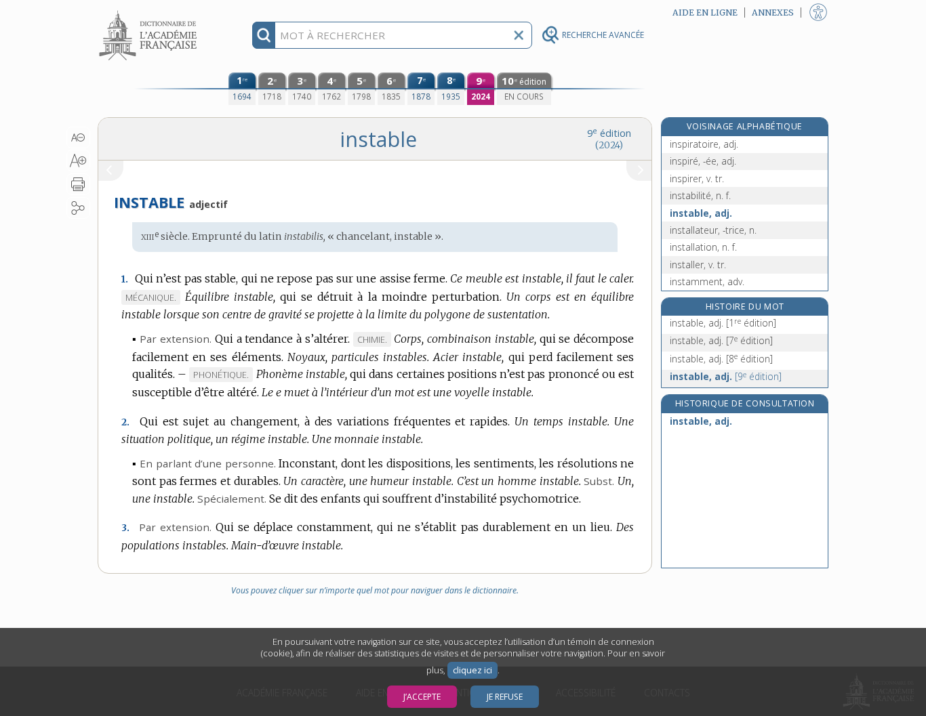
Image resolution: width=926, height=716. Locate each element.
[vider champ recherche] (518, 35)
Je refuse (505, 696)
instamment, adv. (707, 281)
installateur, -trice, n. (713, 230)
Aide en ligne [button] (705, 12)
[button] (78, 137)
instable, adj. (701, 213)
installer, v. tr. (698, 264)
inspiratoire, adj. (704, 144)
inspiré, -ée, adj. (703, 160)
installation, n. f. (703, 246)
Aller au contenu (150, 12)
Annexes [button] (773, 12)
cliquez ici (472, 670)
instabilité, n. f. (700, 195)
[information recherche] (264, 35)
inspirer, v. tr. (697, 178)
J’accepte (422, 696)
